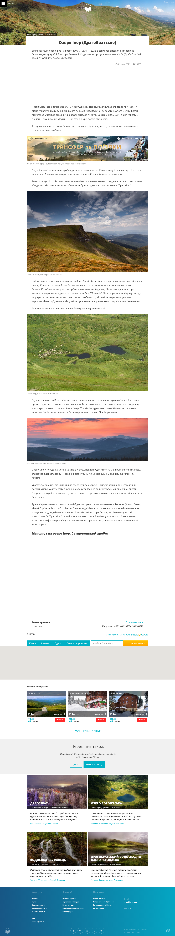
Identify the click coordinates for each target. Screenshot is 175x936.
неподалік (93, 764)
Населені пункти (69, 898)
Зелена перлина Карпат (102, 905)
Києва (32, 643)
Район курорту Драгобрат (35, 35)
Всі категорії (68, 912)
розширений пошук (88, 731)
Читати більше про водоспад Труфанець (47, 880)
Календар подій (38, 905)
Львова (45, 643)
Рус (129, 908)
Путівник (35, 902)
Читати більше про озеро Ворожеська (107, 823)
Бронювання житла (39, 908)
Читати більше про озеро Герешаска (107, 880)
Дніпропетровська (77, 643)
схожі (76, 764)
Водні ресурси (51, 35)
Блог (33, 918)
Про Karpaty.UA (38, 921)
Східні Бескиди (99, 898)
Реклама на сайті (38, 912)
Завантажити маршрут (118, 634)
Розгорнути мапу (134, 622)
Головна (35, 898)
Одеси (58, 643)
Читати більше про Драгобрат (44, 823)
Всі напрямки (98, 908)
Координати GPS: (111, 626)
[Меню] (3, 3)
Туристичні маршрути (71, 902)
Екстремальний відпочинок (73, 908)
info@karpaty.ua (130, 902)
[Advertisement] (87, 84)
